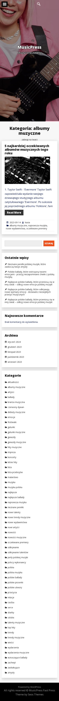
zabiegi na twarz (30, 139)
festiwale (12, 422)
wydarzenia (13, 647)
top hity (11, 627)
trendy (11, 632)
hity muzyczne (15, 447)
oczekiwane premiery (36, 228)
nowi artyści (13, 527)
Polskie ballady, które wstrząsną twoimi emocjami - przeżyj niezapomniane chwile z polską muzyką (29, 274)
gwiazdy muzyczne (17, 442)
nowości (12, 532)
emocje (11, 417)
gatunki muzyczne (16, 432)
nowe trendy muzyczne (19, 517)
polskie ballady (15, 577)
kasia (27, 222)
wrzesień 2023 (15, 362)
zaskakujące (14, 667)
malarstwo (13, 477)
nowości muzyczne (17, 537)
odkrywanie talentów (18, 552)
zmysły (11, 672)
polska (11, 567)
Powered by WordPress (29, 687)
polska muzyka (15, 572)
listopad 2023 (14, 352)
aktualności (13, 382)
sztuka (11, 617)
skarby (11, 612)
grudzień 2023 (15, 347)
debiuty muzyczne (16, 412)
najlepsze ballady (16, 497)
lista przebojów (15, 472)
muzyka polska (15, 487)
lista (10, 467)
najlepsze (12, 492)
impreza (12, 452)
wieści (11, 642)
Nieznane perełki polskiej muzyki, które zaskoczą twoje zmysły (25, 265)
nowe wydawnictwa (15, 228)
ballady (11, 397)
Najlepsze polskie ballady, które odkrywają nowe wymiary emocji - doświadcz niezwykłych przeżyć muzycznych (28, 292)
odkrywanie (13, 547)
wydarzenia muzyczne (18, 652)
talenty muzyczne (16, 622)
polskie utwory (15, 587)
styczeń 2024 (14, 342)
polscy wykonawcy (17, 562)
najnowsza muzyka (37, 225)
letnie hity (12, 462)
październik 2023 (16, 357)
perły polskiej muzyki (18, 557)
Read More (14, 212)
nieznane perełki (16, 507)
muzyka (11, 482)
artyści (11, 392)
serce (10, 607)
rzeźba (11, 602)
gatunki (11, 427)
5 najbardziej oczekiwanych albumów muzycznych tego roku (27, 149)
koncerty (12, 457)
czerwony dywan (16, 407)
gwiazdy (12, 437)
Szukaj (49, 243)
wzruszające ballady (17, 657)
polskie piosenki (15, 582)
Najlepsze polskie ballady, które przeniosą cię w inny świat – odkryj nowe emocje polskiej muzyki (29, 283)
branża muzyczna (16, 402)
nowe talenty (14, 512)
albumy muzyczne (18, 225)
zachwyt (12, 662)
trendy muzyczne (16, 637)
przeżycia (12, 592)
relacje (11, 597)
